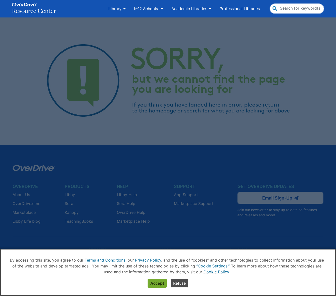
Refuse (179, 283)
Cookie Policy (216, 271)
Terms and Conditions (105, 260)
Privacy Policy (148, 260)
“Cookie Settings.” (213, 266)
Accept (157, 283)
